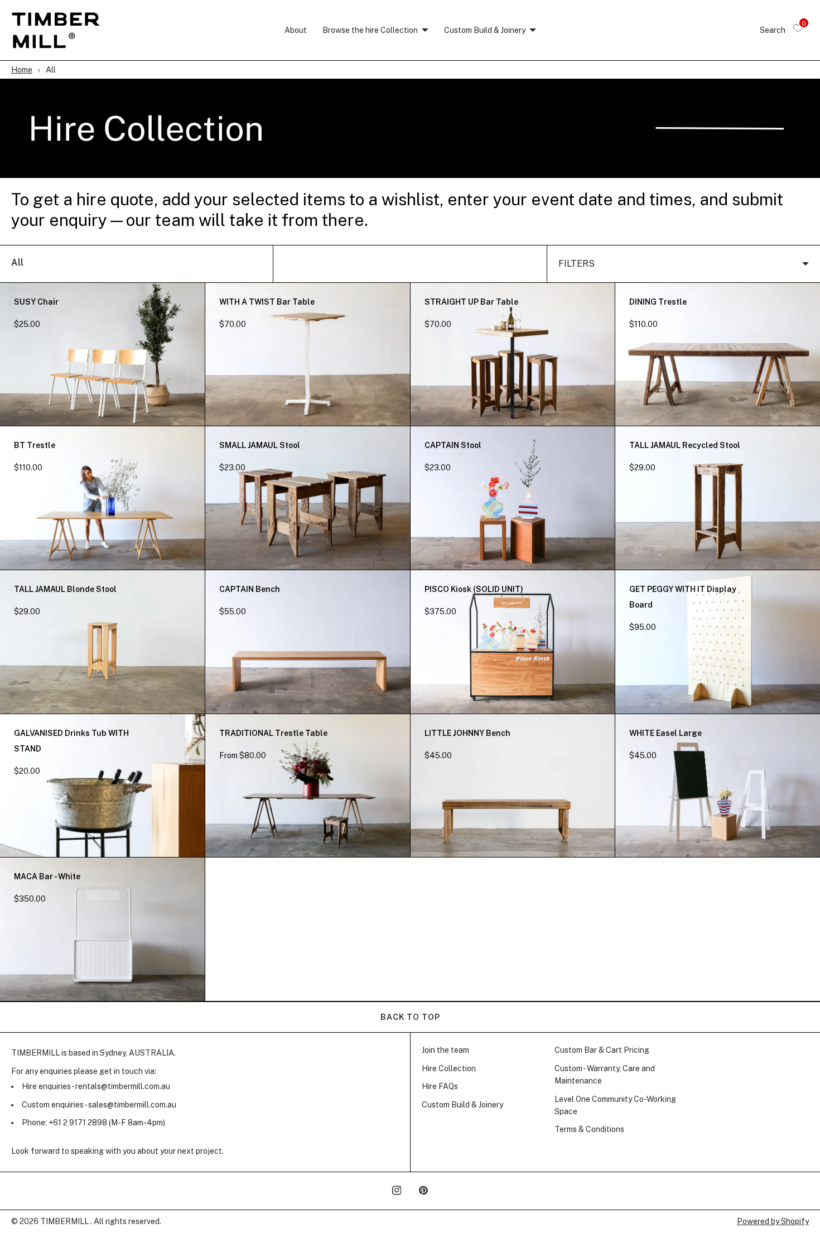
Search (772, 30)
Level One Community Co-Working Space (615, 1105)
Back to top (410, 1017)
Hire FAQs (440, 1086)
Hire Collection (449, 1068)
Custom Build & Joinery (484, 30)
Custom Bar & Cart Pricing (601, 1050)
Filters (576, 263)
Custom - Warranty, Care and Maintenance (604, 1074)
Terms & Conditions (589, 1129)
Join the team (445, 1050)
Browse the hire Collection (370, 30)
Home (21, 69)
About (295, 30)
